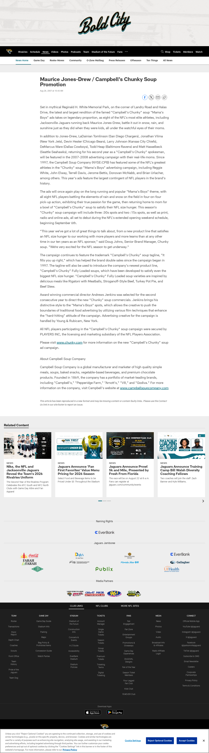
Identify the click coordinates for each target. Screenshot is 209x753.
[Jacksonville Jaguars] (104, 727)
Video (158, 632)
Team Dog (13, 678)
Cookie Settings (133, 740)
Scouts (14, 651)
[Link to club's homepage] (9, 51)
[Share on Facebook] (144, 99)
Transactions (13, 626)
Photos (158, 626)
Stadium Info (43, 626)
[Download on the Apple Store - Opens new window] (92, 713)
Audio (158, 637)
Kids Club (128, 689)
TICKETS (101, 616)
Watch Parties (44, 656)
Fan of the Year (128, 667)
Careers (191, 667)
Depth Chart (13, 640)
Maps (43, 637)
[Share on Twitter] (151, 99)
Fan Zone (129, 629)
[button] (100, 501)
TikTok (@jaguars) (191, 651)
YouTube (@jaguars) (191, 626)
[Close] (203, 740)
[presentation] (203, 501)
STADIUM (74, 616)
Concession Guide (44, 651)
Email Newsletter (191, 661)
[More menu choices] (126, 51)
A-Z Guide (73, 645)
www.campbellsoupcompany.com (144, 388)
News (158, 621)
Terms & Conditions (191, 685)
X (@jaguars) (191, 637)
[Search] (162, 51)
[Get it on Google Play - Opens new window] (115, 714)
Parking (43, 632)
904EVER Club (128, 694)
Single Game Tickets (101, 632)
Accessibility (73, 651)
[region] (104, 741)
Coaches (14, 645)
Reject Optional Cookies (160, 740)
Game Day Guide (43, 621)
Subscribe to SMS (191, 656)
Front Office (14, 656)
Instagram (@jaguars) (191, 632)
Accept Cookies (187, 740)
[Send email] (158, 99)
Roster (14, 621)
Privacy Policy (191, 680)
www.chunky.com (69, 342)
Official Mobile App (191, 621)
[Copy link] (164, 97)
